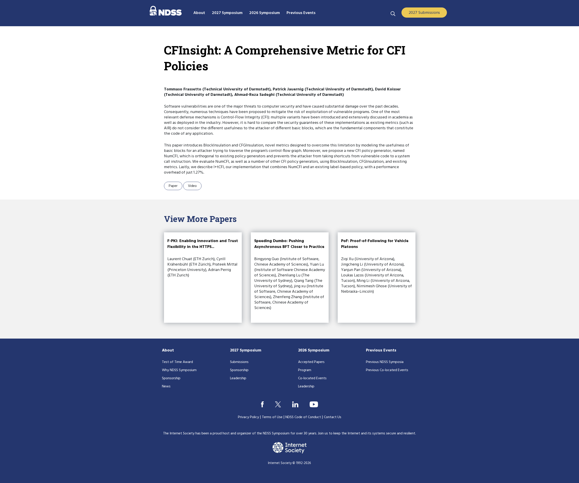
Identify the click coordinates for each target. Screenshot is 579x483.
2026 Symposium (313, 350)
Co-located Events (312, 378)
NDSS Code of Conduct (303, 417)
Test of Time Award (177, 362)
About (168, 350)
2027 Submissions (424, 12)
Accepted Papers (311, 362)
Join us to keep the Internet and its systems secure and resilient (366, 433)
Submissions (239, 362)
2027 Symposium (245, 350)
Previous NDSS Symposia (384, 362)
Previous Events (381, 350)
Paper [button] (173, 186)
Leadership (238, 378)
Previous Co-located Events (387, 370)
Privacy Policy (248, 417)
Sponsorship (171, 378)
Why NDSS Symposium (179, 370)
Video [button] (192, 186)
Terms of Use (272, 417)
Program (304, 370)
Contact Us (332, 417)
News (166, 386)
